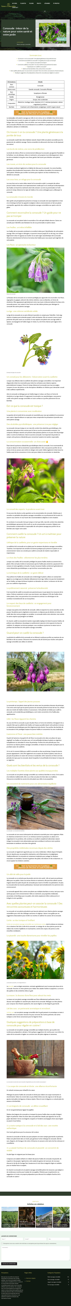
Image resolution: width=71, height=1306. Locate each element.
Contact (28, 1281)
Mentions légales (31, 1278)
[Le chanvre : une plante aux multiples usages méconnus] (9, 1217)
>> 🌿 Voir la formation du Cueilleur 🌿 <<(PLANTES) (35, 113)
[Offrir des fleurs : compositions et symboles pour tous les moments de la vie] (27, 1217)
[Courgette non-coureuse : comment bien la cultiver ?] (61, 1217)
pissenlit (10, 986)
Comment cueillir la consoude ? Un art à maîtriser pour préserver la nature (37, 64)
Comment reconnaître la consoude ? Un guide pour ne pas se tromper (37, 60)
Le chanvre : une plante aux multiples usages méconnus (9, 1225)
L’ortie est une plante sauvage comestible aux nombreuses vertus (26, 924)
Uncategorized (23, 1219)
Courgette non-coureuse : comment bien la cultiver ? (61, 1225)
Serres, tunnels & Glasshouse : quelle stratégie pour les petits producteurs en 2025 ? (44, 1224)
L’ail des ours (10, 1012)
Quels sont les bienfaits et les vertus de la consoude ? (37, 69)
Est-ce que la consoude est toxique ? (37, 62)
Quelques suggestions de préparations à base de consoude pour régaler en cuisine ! (37, 73)
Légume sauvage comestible (61, 1222)
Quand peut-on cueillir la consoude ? (37, 66)
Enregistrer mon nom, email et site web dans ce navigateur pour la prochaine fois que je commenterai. (29, 1243)
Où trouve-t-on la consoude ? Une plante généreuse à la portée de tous (37, 58)
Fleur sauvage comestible (9, 1222)
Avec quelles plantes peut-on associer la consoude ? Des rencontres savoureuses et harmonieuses (37, 71)
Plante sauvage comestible (23, 44)
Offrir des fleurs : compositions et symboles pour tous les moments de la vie (26, 1224)
